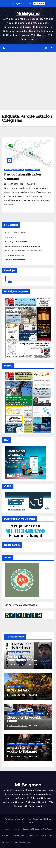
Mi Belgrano (27, 13)
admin (32, 184)
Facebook (6, 835)
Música (40, 744)
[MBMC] (28, 402)
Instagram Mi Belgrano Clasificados (38, 829)
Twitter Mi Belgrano (44, 835)
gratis (32, 744)
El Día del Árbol (19, 690)
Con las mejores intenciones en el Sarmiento (20, 659)
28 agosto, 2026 (18, 726)
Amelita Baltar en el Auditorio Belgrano (22, 749)
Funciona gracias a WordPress (18, 819)
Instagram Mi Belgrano (11, 829)
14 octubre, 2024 (16, 184)
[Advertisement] (28, 81)
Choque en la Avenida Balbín (24, 719)
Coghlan (29, 713)
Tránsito (39, 713)
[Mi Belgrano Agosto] (28, 327)
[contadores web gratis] (23, 615)
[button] (46, 48)
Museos (26, 652)
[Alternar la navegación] (51, 48)
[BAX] (25, 462)
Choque (20, 713)
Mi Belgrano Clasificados (23, 835)
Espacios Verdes (32, 170)
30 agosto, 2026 (18, 664)
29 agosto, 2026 (18, 695)
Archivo (8, 170)
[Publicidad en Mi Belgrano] (25, 531)
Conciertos (22, 744)
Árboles (11, 686)
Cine (18, 652)
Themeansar (28, 822)
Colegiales (18, 170)
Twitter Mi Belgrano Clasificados (16, 842)
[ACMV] (22, 580)
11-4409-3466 (19, 255)
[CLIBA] (28, 501)
